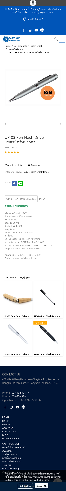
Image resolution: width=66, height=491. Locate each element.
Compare (35, 165)
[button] (55, 39)
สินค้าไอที (7, 451)
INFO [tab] (42, 198)
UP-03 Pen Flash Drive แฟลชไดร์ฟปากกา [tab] (22, 199)
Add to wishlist (15, 165)
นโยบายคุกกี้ (44, 480)
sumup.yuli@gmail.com (42, 12)
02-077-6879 (19, 396)
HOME (5, 421)
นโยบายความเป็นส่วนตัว (22, 480)
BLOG (5, 435)
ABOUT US (7, 428)
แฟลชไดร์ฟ (23, 171)
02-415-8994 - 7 (20, 392)
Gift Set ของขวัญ (10, 468)
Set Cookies (25, 485)
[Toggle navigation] (62, 39)
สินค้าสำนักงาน (9, 454)
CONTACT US (9, 431)
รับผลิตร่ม (7, 465)
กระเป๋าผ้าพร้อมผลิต (11, 461)
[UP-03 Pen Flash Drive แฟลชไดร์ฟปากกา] (33, 87)
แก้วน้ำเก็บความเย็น (11, 458)
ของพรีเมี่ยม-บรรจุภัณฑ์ (13, 447)
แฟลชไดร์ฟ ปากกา (40, 171)
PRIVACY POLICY (10, 438)
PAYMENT (7, 424)
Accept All (42, 485)
